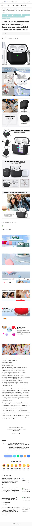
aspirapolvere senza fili (13, 444)
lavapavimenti (21, 446)
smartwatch (11, 450)
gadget (28, 444)
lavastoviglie (16, 447)
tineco (18, 450)
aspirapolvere (19, 443)
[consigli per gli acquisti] (10, 2)
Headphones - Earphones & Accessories (13, 16)
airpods (9, 443)
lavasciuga (10, 447)
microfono (23, 447)
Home (3, 9)
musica (28, 447)
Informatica (5, 18)
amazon (14, 443)
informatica (10, 446)
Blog (6, 9)
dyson (24, 444)
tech (15, 450)
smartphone (24, 448)
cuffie (21, 444)
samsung (18, 448)
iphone (15, 446)
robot (14, 448)
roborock (10, 448)
